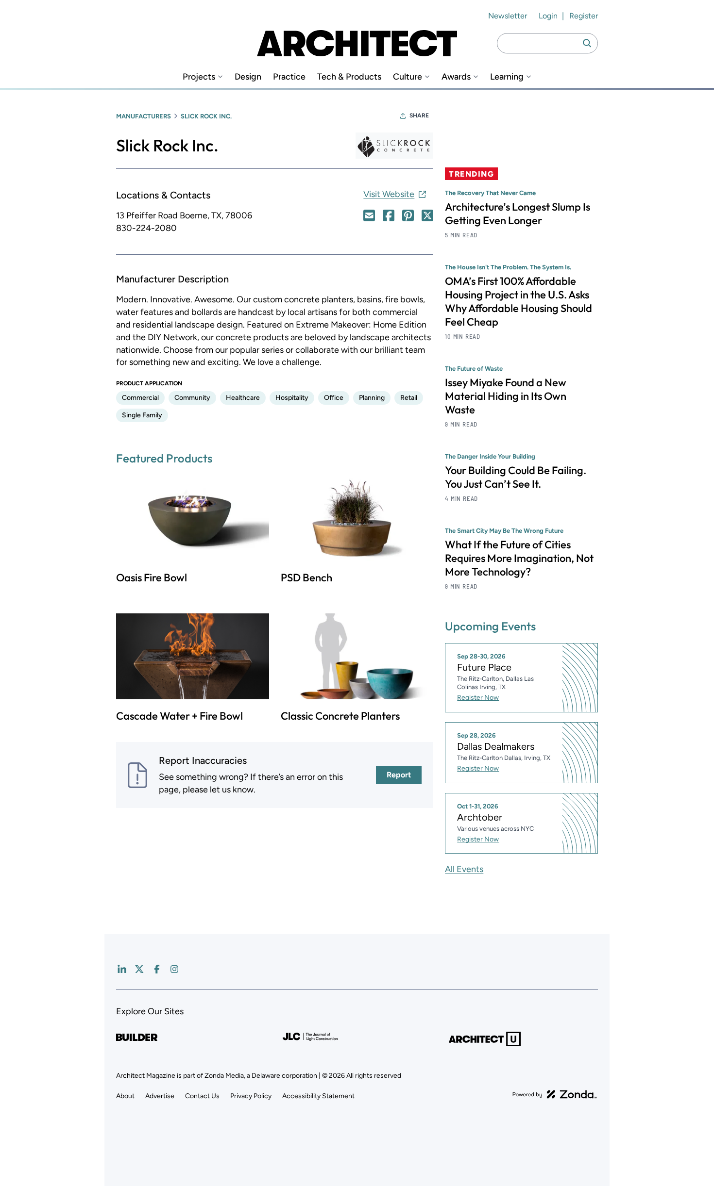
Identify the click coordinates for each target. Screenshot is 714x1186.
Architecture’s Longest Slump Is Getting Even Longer (517, 213)
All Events (464, 869)
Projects (199, 77)
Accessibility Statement (318, 1096)
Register (583, 15)
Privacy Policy (251, 1096)
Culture (407, 77)
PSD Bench (306, 577)
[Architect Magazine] (357, 43)
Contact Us (202, 1096)
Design (248, 77)
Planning (372, 398)
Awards (456, 77)
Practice (289, 77)
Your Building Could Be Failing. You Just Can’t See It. (515, 477)
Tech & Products (349, 77)
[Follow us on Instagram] (174, 969)
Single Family (142, 415)
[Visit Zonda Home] (554, 1094)
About (125, 1096)
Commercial (140, 398)
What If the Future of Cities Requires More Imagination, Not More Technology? (519, 558)
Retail (408, 398)
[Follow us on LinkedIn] (122, 969)
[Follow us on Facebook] (157, 969)
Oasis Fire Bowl (151, 577)
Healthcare (243, 398)
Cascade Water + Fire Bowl (179, 716)
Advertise (159, 1096)
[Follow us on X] (139, 969)
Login (548, 15)
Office (333, 398)
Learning (507, 77)
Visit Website (388, 194)
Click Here (369, 215)
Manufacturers (143, 116)
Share (419, 115)
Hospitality (291, 398)
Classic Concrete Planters (340, 716)
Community (192, 398)
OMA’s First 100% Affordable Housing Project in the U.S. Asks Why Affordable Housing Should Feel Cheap (518, 301)
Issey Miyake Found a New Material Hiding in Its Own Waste (505, 396)
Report (399, 774)
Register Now (478, 697)
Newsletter (507, 15)
